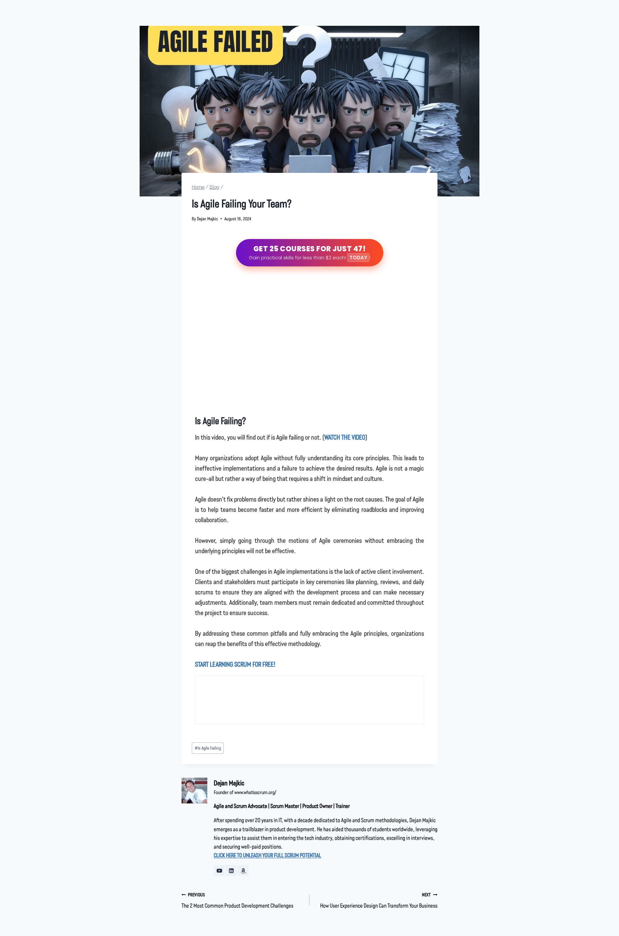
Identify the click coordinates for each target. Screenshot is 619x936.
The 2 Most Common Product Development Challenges (237, 900)
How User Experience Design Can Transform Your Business (378, 900)
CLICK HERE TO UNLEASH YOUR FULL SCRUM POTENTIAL (267, 855)
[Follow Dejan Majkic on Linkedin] (231, 870)
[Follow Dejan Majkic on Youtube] (219, 870)
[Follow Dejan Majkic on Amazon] (243, 870)
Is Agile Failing (208, 748)
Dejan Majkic (207, 218)
